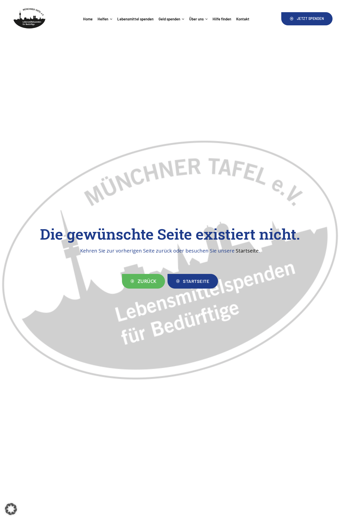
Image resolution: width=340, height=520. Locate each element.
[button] (307, 18)
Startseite (247, 250)
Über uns (196, 19)
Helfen (103, 19)
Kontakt (242, 19)
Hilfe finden (222, 19)
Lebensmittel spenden (135, 19)
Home (88, 19)
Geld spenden (169, 19)
